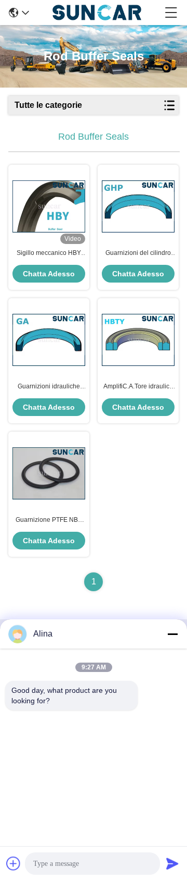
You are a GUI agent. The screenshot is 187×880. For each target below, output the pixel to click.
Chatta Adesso (49, 274)
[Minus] (172, 634)
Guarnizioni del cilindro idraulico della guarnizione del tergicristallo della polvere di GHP (138, 253)
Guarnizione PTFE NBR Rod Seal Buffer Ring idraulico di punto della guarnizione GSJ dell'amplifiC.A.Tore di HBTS (49, 520)
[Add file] (13, 863)
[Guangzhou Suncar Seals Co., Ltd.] (96, 12)
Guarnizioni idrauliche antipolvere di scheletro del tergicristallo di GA (49, 387)
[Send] (172, 863)
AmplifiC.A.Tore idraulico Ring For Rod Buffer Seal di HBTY (138, 387)
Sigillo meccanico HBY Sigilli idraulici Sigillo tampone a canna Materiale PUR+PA (49, 253)
